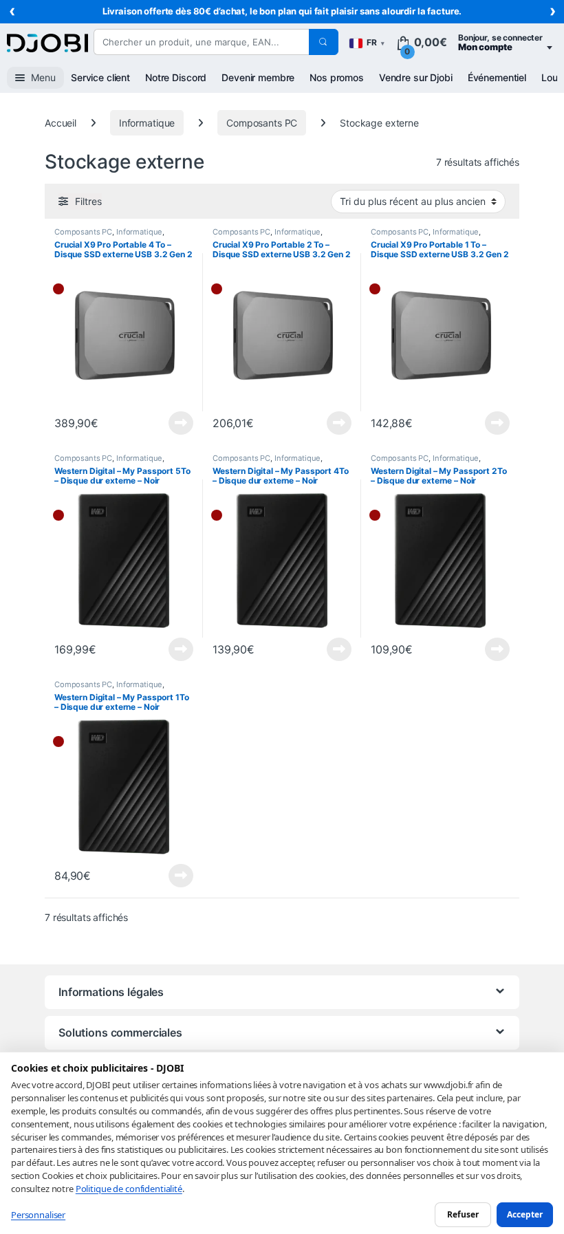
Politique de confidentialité (129, 1188)
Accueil (60, 123)
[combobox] (201, 42)
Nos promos (337, 77)
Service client (100, 77)
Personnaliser (38, 1215)
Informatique (147, 123)
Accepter (525, 1214)
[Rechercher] (323, 42)
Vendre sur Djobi (416, 77)
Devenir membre (257, 77)
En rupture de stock (177, 423)
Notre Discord (175, 77)
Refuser (463, 1214)
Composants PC (261, 123)
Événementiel (497, 77)
